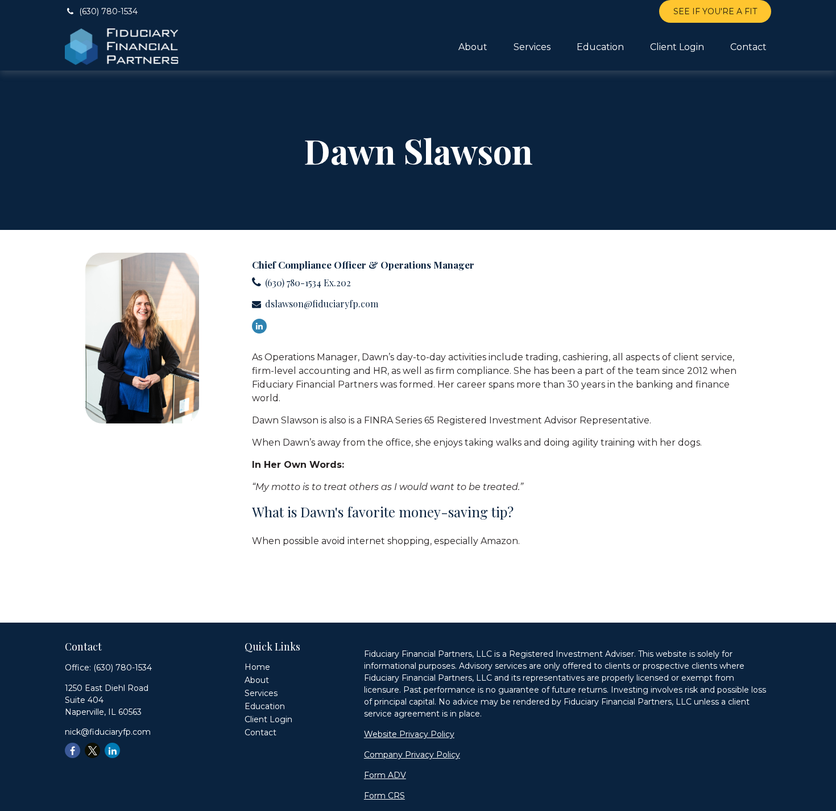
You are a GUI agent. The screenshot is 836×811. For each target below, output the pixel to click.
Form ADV (385, 775)
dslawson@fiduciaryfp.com (321, 304)
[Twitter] (92, 750)
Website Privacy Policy (409, 734)
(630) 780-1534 (108, 11)
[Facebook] (72, 750)
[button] (473, 46)
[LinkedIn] (259, 326)
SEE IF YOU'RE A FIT (715, 11)
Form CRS (384, 796)
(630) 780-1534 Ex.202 (308, 283)
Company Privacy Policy (412, 755)
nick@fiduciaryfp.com (108, 732)
